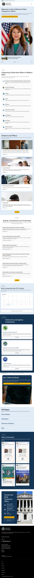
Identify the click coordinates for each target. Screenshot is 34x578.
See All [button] (19, 383)
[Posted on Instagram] (13, 443)
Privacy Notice (3, 572)
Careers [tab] (10, 373)
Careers (2, 563)
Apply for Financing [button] (6, 258)
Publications (3, 550)
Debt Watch (3, 551)
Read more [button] (3, 446)
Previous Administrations (4, 544)
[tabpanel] (17, 34)
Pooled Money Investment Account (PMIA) (10, 347)
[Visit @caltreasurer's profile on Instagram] (3, 443)
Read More (5, 154)
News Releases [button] (5, 414)
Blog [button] (2, 428)
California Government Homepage (5, 547)
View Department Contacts (9, 517)
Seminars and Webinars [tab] (15, 373)
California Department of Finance (5, 546)
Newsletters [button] (4, 419)
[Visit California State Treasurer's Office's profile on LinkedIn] (3, 465)
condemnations (10, 206)
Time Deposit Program (6, 363)
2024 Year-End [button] (7, 423)
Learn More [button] (5, 231)
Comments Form (9, 520)
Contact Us (2, 565)
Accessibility (3, 570)
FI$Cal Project (3, 555)
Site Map (2, 574)
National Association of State (6, 556)
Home (2, 561)
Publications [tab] (22, 373)
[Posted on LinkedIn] (13, 465)
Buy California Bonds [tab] (4, 373)
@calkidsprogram (23, 467)
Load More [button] (17, 280)
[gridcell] (8, 305)
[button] (1, 464)
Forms (2, 549)
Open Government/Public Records (5, 548)
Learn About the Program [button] (7, 240)
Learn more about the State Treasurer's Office (9, 16)
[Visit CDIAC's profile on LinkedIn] (4, 480)
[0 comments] (4, 462)
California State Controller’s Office (5, 545)
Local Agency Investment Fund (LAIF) (9, 332)
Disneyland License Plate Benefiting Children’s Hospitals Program (14, 58)
